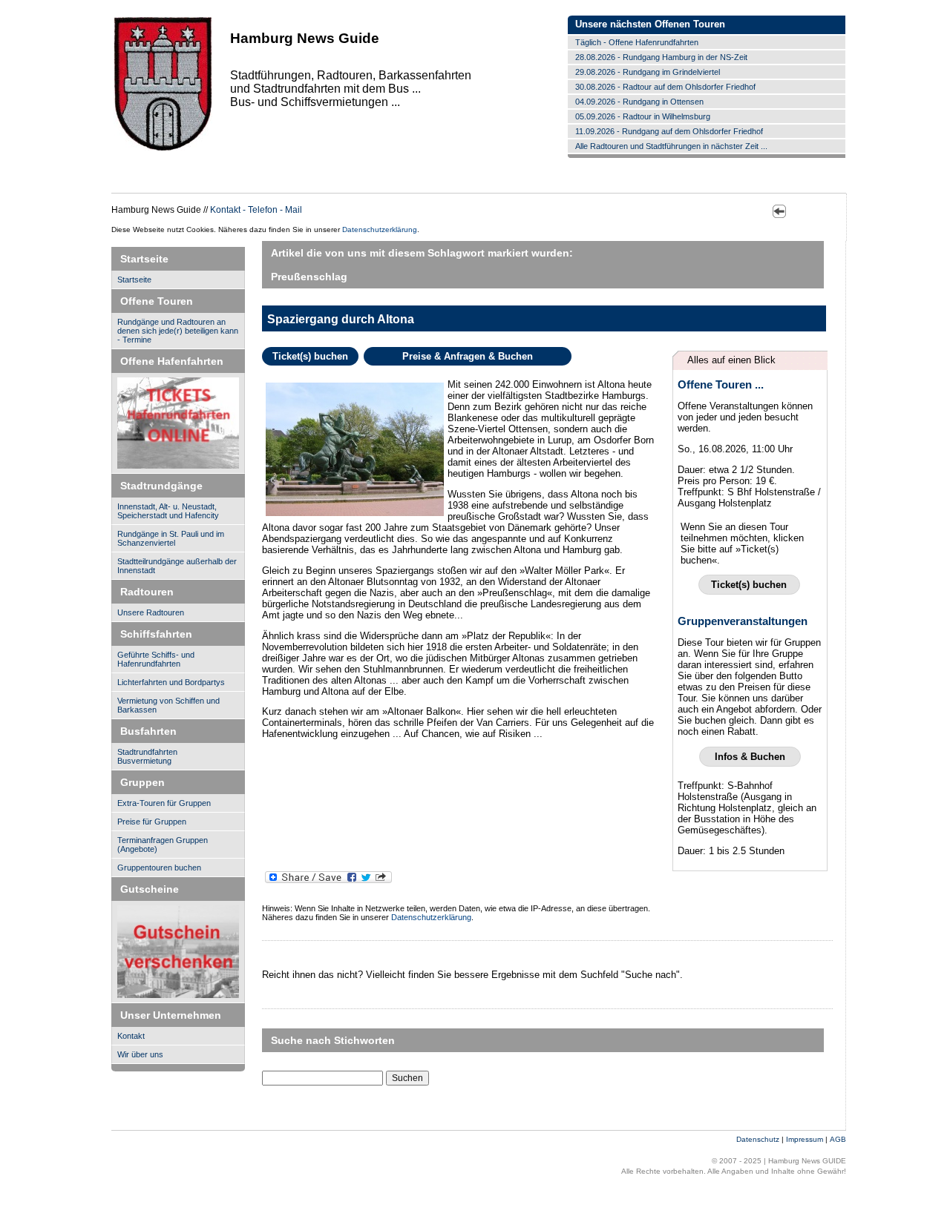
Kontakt (131, 1035)
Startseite (134, 279)
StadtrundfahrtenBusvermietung (147, 756)
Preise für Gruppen (151, 821)
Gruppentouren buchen (159, 867)
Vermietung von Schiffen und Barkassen (168, 705)
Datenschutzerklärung (379, 229)
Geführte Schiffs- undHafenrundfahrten (155, 659)
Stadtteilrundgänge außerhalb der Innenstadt (177, 566)
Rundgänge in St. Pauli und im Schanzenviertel (170, 538)
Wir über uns (140, 1054)
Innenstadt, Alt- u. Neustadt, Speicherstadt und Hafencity (168, 511)
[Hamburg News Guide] (162, 149)
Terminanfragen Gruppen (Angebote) (162, 844)
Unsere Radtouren (150, 612)
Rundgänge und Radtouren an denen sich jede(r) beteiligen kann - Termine (177, 330)
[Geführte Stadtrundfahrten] (178, 952)
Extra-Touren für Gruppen (164, 803)
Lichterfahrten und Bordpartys (171, 682)
